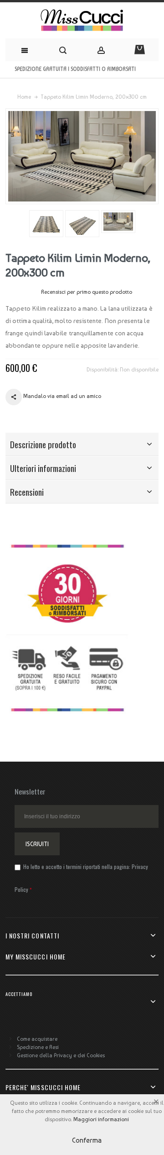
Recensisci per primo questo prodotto (86, 292)
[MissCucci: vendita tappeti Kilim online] (82, 20)
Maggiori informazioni (101, 1119)
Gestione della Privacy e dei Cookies (61, 1055)
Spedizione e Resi (38, 1047)
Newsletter (30, 791)
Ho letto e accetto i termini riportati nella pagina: (81, 878)
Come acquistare (37, 1039)
